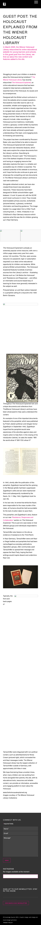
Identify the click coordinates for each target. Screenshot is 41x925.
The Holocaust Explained (21, 82)
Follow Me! (20, 876)
